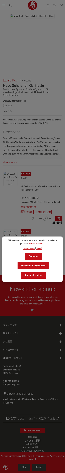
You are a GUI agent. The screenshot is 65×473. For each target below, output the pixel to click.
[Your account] (48, 5)
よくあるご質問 (33, 440)
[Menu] (4, 5)
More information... (37, 243)
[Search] (10, 5)
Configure (33, 256)
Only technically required (33, 265)
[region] (32, 43)
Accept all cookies (33, 275)
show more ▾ (10, 162)
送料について (32, 444)
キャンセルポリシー (32, 447)
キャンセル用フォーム (32, 450)
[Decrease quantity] (40, 218)
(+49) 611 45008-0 (11, 381)
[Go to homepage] (32, 5)
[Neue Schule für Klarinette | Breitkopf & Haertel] (11, 179)
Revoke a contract (32, 430)
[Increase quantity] (50, 218)
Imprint (39, 248)
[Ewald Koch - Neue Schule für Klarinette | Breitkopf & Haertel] (32, 16)
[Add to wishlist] (32, 218)
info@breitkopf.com (12, 384)
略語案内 (32, 437)
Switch (39, 467)
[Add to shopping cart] (58, 218)
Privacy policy (29, 248)
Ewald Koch (11, 80)
